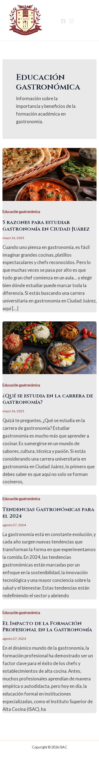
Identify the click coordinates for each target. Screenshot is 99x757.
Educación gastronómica (21, 211)
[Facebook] (63, 21)
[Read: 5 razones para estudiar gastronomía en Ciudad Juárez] (49, 173)
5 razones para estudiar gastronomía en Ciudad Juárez (46, 225)
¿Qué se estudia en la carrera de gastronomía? (47, 399)
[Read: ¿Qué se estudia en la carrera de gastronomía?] (49, 347)
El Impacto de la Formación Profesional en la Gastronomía (47, 626)
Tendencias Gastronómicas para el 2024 (48, 513)
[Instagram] (71, 21)
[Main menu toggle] (85, 20)
